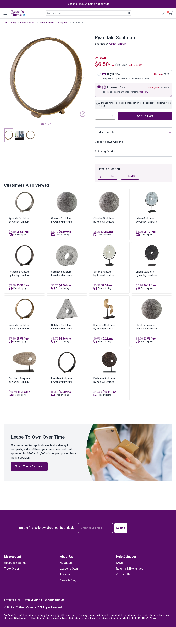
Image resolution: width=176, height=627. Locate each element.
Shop (13, 22)
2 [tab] (46, 124)
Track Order (11, 568)
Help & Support (127, 556)
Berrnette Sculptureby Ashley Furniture (104, 326)
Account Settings (15, 563)
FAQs (119, 563)
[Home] (6, 22)
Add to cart (145, 116)
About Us (66, 556)
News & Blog (68, 580)
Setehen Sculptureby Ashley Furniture (61, 273)
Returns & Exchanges (129, 568)
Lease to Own (69, 568)
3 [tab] (49, 124)
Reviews (65, 574)
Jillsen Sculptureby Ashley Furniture (146, 220)
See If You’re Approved (29, 466)
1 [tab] (42, 124)
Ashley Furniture (118, 44)
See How (143, 91)
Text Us (132, 176)
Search (130, 14)
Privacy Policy (12, 600)
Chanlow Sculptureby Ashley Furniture (61, 220)
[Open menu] (5, 13)
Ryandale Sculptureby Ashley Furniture (19, 220)
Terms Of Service (32, 600)
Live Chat (109, 176)
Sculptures (63, 22)
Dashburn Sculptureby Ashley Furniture (19, 380)
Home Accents (47, 22)
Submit (120, 528)
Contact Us (123, 574)
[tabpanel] (46, 78)
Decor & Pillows (28, 22)
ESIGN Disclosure (54, 600)
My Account (12, 556)
